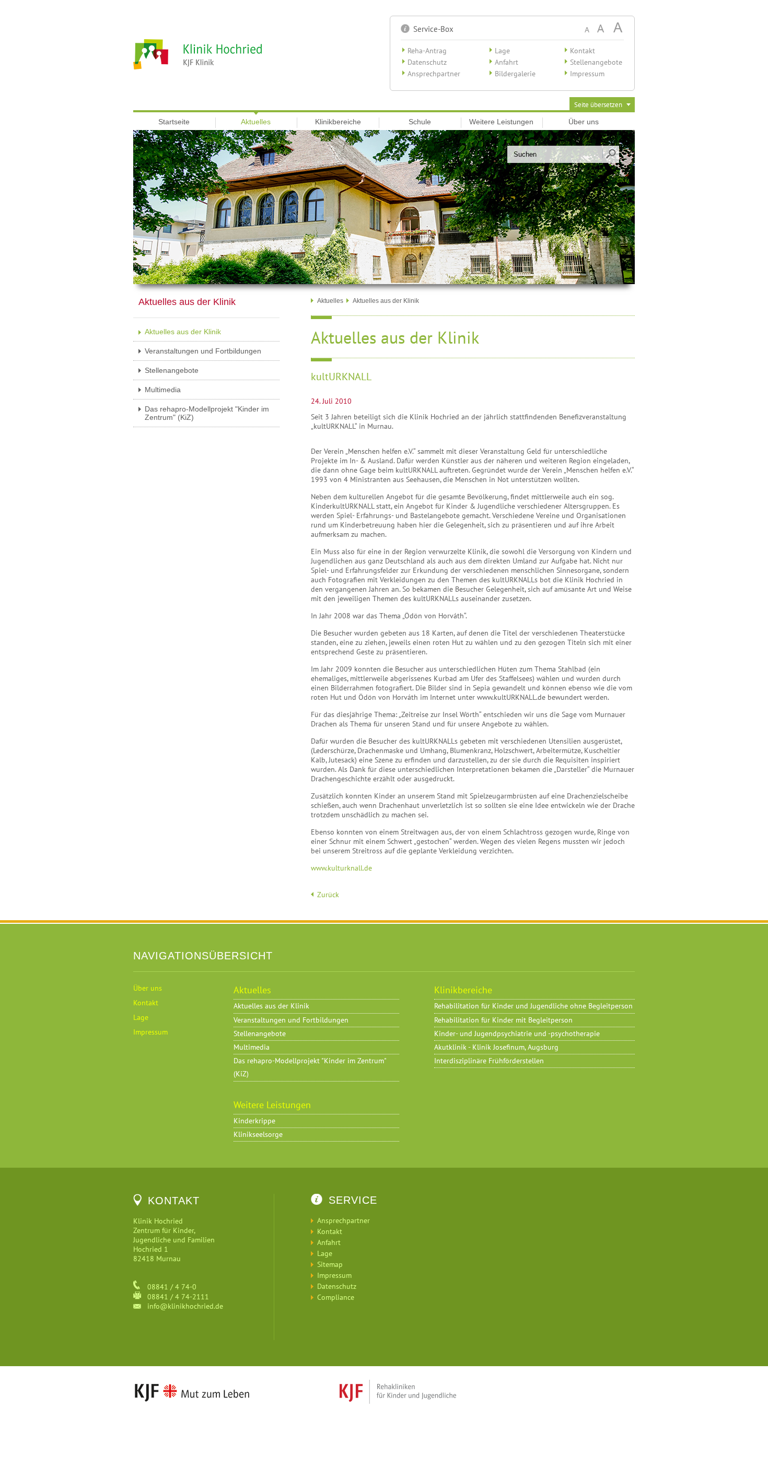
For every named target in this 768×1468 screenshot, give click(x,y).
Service (353, 1200)
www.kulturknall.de (341, 868)
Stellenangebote (596, 62)
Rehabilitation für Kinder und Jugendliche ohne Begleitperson (533, 1006)
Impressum (587, 73)
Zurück (328, 894)
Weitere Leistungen (501, 122)
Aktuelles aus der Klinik (183, 331)
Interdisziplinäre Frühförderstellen (489, 1060)
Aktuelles (256, 122)
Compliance (335, 1297)
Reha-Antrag (427, 50)
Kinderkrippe (254, 1120)
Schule (420, 122)
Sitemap (330, 1264)
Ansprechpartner (434, 73)
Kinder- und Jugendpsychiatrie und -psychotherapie (517, 1033)
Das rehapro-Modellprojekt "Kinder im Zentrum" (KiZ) (207, 413)
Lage (502, 50)
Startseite (174, 122)
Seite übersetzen (598, 104)
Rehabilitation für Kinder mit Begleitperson (503, 1020)
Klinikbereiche (338, 122)
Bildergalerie (515, 73)
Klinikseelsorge (258, 1134)
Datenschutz (427, 62)
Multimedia (163, 389)
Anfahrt (506, 62)
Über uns (583, 122)
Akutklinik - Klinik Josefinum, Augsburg (496, 1047)
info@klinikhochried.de (182, 1306)
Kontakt (582, 50)
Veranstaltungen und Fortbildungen (203, 351)
